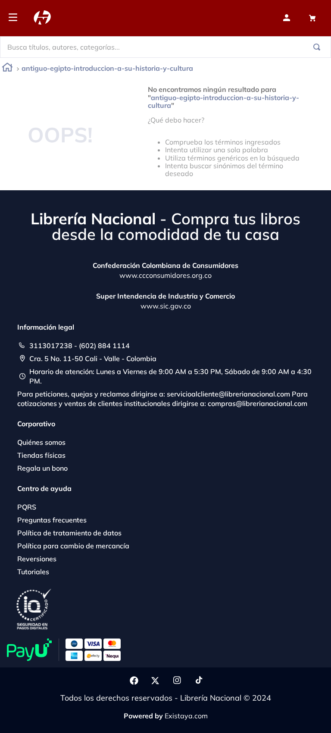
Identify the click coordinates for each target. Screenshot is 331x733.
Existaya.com (186, 715)
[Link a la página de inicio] (7, 68)
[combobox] (165, 47)
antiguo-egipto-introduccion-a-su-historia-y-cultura (107, 68)
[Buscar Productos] (318, 47)
